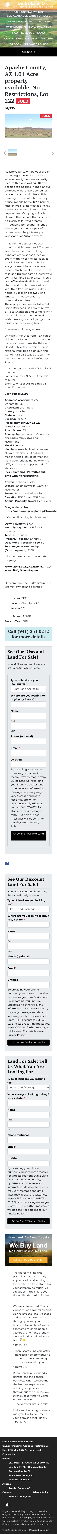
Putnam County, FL (19, 1471)
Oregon (16, 44)
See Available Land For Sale (28, 15)
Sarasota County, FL (20, 1479)
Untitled (16, 759)
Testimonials (16, 27)
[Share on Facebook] (7, 863)
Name (15, 711)
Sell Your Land (33, 32)
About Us (44, 21)
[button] (4, 153)
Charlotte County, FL (37, 1462)
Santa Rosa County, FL (21, 1475)
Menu (27, 52)
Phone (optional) (22, 736)
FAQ (15, 32)
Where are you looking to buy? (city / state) (28, 697)
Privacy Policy (36, 44)
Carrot (46, 1530)
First (13, 721)
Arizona (46, 38)
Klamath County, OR (20, 1496)
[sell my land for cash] (28, 1250)
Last (13, 731)
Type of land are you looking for (24, 682)
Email (15, 747)
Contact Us (13, 38)
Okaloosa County (36, 1467)
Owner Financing (19, 21)
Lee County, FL (17, 1467)
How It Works (40, 27)
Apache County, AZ (19, 1488)
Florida (31, 38)
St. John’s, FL (16, 1462)
